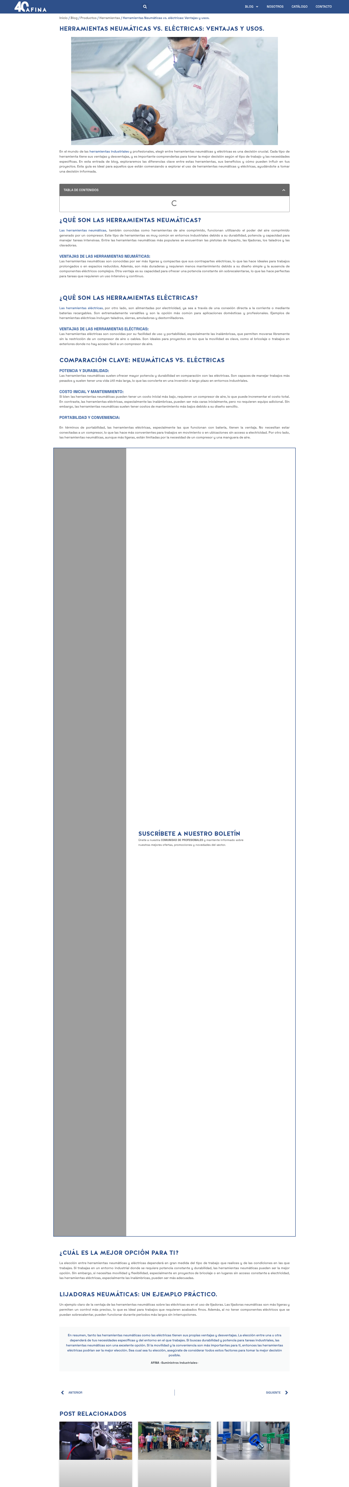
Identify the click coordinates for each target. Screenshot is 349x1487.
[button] (145, 6)
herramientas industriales (109, 151)
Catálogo (300, 6)
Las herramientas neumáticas (82, 230)
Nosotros (275, 6)
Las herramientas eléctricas (81, 308)
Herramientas (109, 18)
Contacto (324, 6)
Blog (249, 6)
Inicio (63, 18)
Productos (88, 18)
